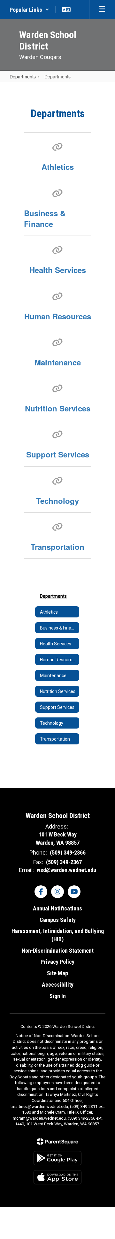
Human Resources (57, 316)
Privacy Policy (57, 961)
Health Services (57, 269)
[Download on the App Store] (57, 1177)
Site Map (57, 973)
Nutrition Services (57, 408)
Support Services (57, 454)
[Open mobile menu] (102, 9)
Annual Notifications (57, 908)
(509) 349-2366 (68, 852)
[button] (29, 9)
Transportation (57, 546)
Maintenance (57, 362)
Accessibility (57, 984)
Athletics (58, 166)
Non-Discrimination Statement (58, 950)
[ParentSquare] (57, 1141)
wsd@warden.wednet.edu (66, 870)
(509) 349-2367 (64, 862)
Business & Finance (44, 218)
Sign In (58, 996)
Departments (23, 76)
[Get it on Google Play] (57, 1158)
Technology (57, 500)
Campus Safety (58, 919)
